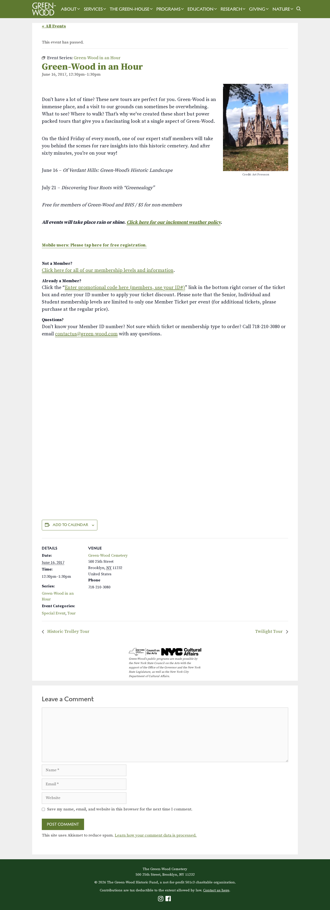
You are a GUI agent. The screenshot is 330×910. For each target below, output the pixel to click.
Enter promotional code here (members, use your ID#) (125, 288)
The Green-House (129, 9)
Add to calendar (70, 524)
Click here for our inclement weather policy (174, 222)
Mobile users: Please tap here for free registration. (94, 245)
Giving (257, 9)
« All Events (54, 26)
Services (93, 9)
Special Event (53, 613)
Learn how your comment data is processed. (156, 835)
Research (231, 9)
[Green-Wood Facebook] (168, 899)
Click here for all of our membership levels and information (107, 270)
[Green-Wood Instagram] (161, 899)
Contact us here (216, 890)
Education (200, 9)
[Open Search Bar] (298, 9)
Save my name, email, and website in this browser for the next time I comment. (120, 809)
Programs (168, 9)
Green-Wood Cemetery (108, 555)
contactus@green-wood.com (86, 334)
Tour (71, 613)
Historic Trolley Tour (67, 631)
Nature (281, 9)
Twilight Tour (269, 631)
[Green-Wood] (42, 9)
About (69, 9)
